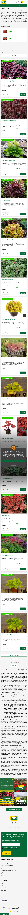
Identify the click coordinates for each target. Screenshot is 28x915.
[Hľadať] (16, 2)
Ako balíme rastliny (5, 863)
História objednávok (5, 886)
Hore (14, 665)
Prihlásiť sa (7, 853)
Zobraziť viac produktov (13, 45)
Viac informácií (13, 458)
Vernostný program (5, 873)
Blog (2, 875)
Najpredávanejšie (6, 50)
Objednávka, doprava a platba (7, 865)
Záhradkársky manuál (5, 867)
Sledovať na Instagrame (15, 809)
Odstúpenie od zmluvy (5, 877)
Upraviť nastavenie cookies (14, 908)
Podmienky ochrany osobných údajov (8, 870)
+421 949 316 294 (15, 827)
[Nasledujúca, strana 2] (14, 659)
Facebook (12, 823)
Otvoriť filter (13, 55)
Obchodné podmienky (5, 868)
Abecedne (4, 52)
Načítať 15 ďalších (14, 655)
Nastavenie (13, 465)
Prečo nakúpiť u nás (5, 862)
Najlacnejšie (14, 50)
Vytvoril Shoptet (15, 911)
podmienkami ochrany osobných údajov (10, 848)
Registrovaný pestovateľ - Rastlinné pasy (9, 872)
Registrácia (3, 885)
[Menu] (25, 2)
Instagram (15, 823)
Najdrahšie (20, 50)
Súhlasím (14, 461)
